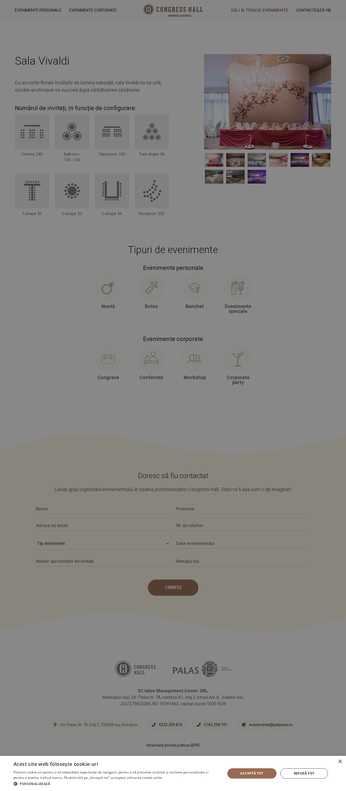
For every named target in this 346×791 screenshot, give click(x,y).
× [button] (340, 762)
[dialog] (173, 773)
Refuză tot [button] (304, 773)
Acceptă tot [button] (251, 773)
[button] (116, 783)
